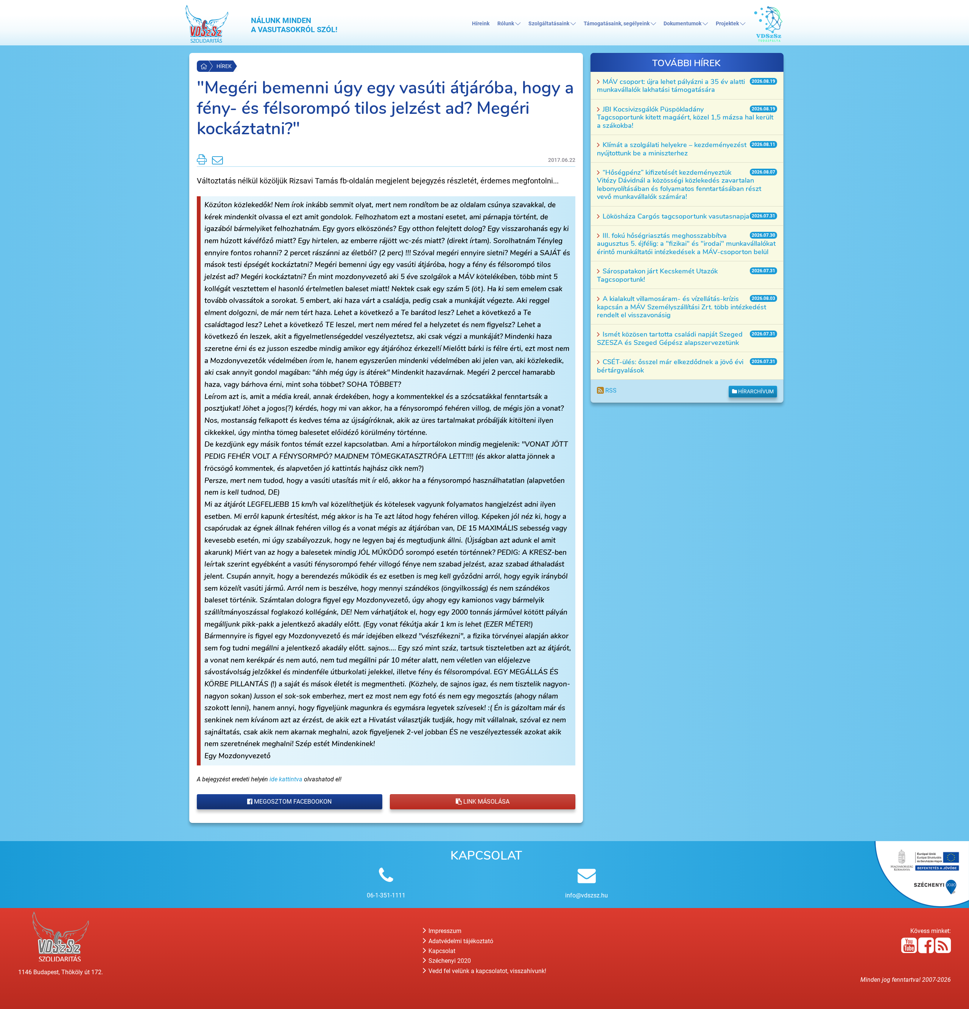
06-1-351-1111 (386, 895)
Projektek (728, 23)
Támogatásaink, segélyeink (617, 23)
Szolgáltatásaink (549, 23)
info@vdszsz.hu (586, 895)
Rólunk (506, 23)
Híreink (480, 23)
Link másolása (485, 801)
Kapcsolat (441, 951)
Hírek (224, 66)
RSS (610, 390)
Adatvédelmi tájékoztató (460, 941)
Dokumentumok (683, 23)
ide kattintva (286, 779)
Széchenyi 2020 (449, 960)
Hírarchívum (755, 391)
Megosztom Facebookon (292, 801)
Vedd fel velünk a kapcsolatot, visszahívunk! (486, 971)
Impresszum (444, 930)
